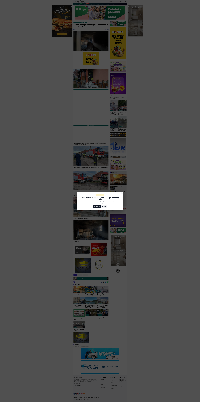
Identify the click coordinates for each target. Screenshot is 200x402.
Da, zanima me (97, 206)
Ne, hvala (104, 206)
